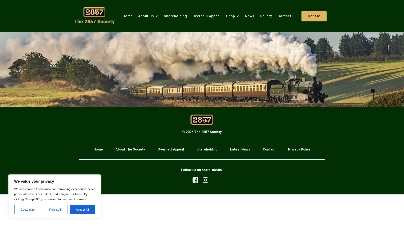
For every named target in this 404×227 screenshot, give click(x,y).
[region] (54, 196)
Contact (284, 16)
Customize (28, 209)
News (249, 16)
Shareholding (175, 16)
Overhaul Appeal (207, 16)
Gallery (266, 16)
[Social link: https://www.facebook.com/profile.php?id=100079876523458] (197, 180)
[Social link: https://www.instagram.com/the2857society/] (207, 180)
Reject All (55, 209)
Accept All (82, 209)
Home (128, 16)
